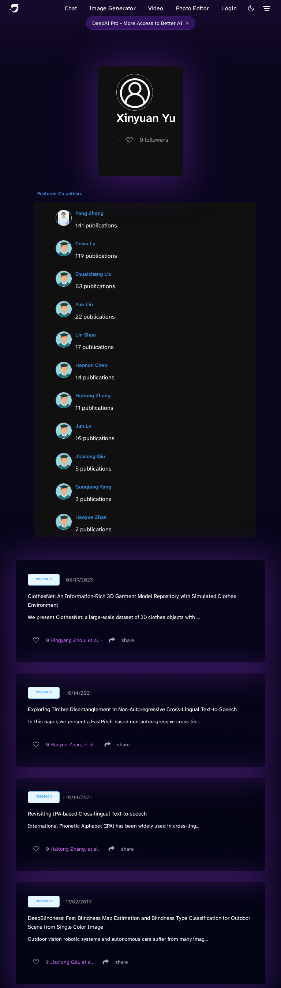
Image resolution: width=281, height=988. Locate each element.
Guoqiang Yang (93, 486)
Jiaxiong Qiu (90, 456)
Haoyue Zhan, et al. (72, 744)
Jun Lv (83, 426)
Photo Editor (192, 8)
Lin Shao (85, 334)
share (127, 640)
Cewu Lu (85, 243)
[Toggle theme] (251, 8)
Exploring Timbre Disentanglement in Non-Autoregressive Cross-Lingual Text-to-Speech (132, 709)
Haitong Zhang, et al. (74, 849)
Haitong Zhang (92, 395)
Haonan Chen (91, 365)
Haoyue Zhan (91, 517)
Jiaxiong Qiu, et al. (71, 962)
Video (156, 8)
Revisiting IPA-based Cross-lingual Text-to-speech (87, 813)
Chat (71, 8)
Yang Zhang (89, 213)
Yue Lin (84, 304)
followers (153, 140)
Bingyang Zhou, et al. (74, 640)
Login (229, 8)
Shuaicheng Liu (93, 274)
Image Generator (112, 8)
